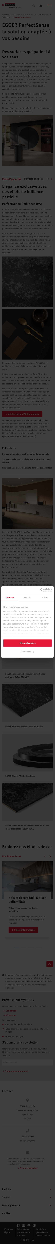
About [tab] (45, 597)
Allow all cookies (27, 643)
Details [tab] (27, 597)
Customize (26, 652)
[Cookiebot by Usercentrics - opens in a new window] (40, 590)
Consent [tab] (10, 597)
